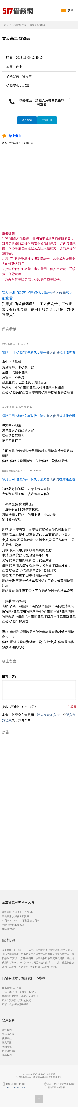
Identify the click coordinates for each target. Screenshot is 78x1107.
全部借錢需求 (19, 25)
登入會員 (27, 120)
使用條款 (7, 1038)
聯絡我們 (7, 1055)
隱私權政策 (8, 1034)
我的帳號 (7, 1046)
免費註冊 (47, 120)
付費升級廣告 (9, 1051)
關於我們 (7, 1030)
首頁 (6, 25)
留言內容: (9, 676)
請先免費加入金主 (50, 715)
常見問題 (7, 1042)
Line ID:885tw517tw (15, 1087)
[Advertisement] (39, 192)
